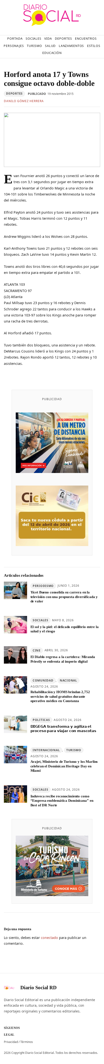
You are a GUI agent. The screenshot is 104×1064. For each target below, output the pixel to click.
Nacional (68, 680)
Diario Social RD (38, 987)
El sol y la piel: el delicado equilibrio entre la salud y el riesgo (64, 629)
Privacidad (11, 1042)
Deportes (14, 93)
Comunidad (43, 680)
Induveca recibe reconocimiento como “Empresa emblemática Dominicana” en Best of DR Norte (61, 800)
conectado (49, 937)
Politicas (41, 720)
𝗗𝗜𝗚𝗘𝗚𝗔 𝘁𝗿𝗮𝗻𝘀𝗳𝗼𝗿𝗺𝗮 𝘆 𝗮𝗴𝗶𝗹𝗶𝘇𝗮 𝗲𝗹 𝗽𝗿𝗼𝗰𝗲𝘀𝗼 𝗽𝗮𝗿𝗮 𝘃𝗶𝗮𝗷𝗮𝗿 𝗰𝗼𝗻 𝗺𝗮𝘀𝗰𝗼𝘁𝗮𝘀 (63, 729)
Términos (26, 1042)
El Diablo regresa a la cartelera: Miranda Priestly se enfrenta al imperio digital (62, 659)
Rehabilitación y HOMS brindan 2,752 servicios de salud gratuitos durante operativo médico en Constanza (60, 696)
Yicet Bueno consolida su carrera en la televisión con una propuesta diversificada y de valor (64, 596)
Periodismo (43, 586)
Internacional (46, 750)
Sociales (40, 620)
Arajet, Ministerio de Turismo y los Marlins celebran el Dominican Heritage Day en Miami (64, 766)
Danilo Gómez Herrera (24, 101)
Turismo (73, 750)
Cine (37, 650)
